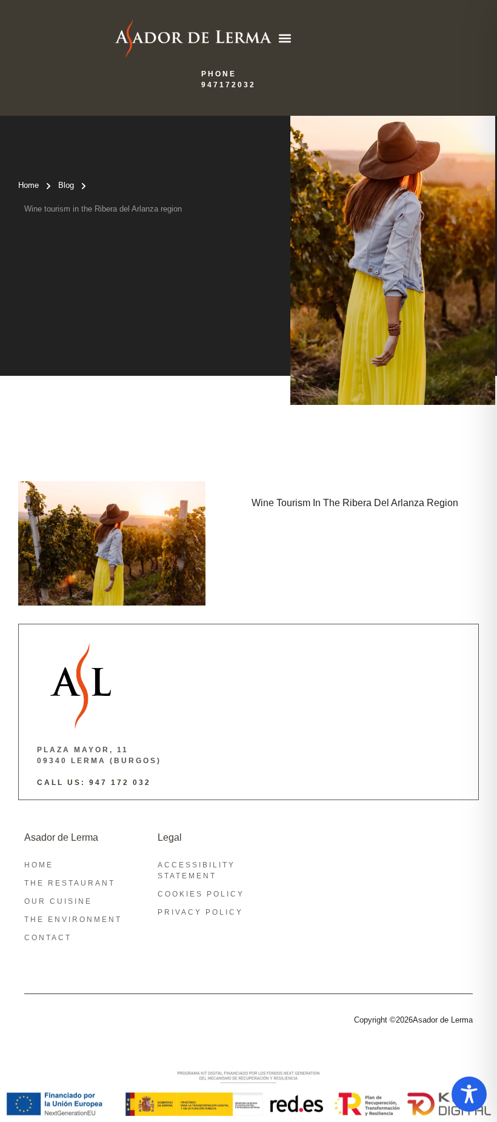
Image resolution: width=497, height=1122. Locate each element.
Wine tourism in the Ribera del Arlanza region (103, 208)
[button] (285, 38)
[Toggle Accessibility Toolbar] (469, 1094)
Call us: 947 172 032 (94, 782)
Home (28, 185)
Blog (66, 185)
